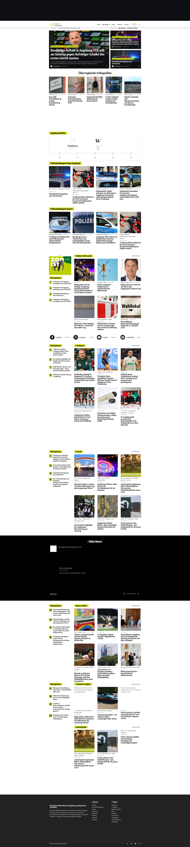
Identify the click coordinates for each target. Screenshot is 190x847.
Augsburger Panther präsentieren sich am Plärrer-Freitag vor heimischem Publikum (82, 418)
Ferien (128, 730)
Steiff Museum (131, 518)
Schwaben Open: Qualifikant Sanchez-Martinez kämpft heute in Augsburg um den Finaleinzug (107, 380)
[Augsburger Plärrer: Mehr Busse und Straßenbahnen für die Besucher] (107, 465)
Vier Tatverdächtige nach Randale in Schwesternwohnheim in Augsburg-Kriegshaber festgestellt (61, 482)
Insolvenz (86, 319)
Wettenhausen (129, 667)
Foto (82, 667)
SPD (131, 282)
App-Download (121, 28)
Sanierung (123, 667)
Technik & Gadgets (83, 684)
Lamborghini (109, 710)
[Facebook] (60, 337)
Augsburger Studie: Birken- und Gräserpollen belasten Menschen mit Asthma (107, 526)
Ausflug (122, 518)
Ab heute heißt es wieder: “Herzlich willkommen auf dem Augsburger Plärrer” (84, 486)
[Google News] (130, 337)
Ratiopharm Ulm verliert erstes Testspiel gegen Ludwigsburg (60, 717)
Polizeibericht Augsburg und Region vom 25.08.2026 (62, 288)
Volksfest (80, 478)
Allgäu (131, 730)
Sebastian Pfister (117, 46)
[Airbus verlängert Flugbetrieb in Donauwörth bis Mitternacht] (107, 270)
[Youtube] (107, 337)
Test (75, 710)
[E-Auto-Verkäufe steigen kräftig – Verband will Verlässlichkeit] (114, 85)
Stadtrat (127, 282)
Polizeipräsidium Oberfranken (55, 234)
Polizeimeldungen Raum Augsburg (65, 163)
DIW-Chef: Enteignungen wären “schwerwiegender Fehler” (61, 697)
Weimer (138, 667)
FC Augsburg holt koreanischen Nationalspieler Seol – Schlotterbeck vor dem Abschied (129, 421)
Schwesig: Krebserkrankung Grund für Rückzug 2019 (75, 100)
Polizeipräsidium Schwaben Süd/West (80, 190)
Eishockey (76, 410)
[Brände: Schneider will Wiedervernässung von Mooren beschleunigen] (132, 85)
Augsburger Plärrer (87, 478)
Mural (109, 667)
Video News (95, 541)
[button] (131, 24)
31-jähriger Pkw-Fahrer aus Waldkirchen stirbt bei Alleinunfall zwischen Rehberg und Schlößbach (106, 240)
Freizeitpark (123, 732)
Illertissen (81, 319)
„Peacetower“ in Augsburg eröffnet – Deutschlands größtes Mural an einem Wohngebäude (106, 673)
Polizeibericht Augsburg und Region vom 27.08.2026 (62, 300)
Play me (84, 632)
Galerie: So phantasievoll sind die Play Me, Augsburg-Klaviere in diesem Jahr (84, 637)
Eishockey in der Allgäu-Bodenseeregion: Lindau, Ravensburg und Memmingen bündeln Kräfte (107, 417)
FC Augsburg (65, 46)
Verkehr (110, 319)
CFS (91, 410)
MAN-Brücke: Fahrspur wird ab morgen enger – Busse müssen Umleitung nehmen (107, 326)
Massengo (91, 667)
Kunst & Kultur (81, 605)
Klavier (75, 632)
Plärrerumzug (77, 520)
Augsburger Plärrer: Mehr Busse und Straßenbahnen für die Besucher (107, 487)
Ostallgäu (75, 188)
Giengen (136, 518)
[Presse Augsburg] (55, 24)
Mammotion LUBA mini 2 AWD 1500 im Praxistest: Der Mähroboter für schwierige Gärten (84, 720)
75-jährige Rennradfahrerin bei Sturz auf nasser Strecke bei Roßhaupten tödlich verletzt (83, 200)
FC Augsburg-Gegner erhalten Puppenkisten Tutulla (106, 636)
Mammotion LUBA (78, 712)
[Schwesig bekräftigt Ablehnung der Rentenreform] (95, 85)
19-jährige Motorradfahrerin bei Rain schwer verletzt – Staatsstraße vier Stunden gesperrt (61, 707)
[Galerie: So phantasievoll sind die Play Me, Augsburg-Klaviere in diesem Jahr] (84, 619)
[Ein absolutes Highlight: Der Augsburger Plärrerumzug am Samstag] (84, 506)
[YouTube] (135, 844)
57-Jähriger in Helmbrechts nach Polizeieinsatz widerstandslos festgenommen (59, 240)
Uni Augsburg (107, 518)
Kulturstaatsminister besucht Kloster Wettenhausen (129, 673)
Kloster (134, 667)
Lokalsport (80, 345)
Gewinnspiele (81, 727)
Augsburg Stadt (56, 46)
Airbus (104, 282)
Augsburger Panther (86, 410)
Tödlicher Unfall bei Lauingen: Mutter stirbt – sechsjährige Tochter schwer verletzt (61, 352)
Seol (128, 410)
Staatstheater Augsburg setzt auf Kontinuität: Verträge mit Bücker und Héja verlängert (130, 637)
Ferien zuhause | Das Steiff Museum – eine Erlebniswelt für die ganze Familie (62, 467)
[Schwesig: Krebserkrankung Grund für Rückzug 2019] (76, 85)
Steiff (126, 518)
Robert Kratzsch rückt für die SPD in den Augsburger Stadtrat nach (131, 286)
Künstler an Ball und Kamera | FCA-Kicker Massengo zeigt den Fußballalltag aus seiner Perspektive (83, 677)
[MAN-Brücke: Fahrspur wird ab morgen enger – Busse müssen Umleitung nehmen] (107, 307)
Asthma (99, 518)
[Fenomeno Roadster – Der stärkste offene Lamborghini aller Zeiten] (107, 698)
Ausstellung (86, 667)
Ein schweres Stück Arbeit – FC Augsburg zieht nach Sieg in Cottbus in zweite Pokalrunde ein (62, 629)
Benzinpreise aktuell (132, 28)
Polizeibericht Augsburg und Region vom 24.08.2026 (62, 282)
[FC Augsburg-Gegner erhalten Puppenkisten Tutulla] (107, 619)
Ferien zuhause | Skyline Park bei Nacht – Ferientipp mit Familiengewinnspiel (130, 740)
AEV (80, 410)
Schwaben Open (109, 372)
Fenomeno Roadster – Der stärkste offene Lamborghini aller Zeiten (107, 717)
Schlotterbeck (133, 410)
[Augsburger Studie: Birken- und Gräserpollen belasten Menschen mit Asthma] (107, 506)
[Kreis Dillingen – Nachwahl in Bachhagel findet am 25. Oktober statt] (131, 307)
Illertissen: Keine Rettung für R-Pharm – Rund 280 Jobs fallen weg (84, 325)
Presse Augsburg (56, 66)
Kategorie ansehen (136, 255)
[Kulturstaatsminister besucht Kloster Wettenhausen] (131, 655)
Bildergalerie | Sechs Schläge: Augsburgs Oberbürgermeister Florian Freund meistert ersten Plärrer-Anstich (125, 42)
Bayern (134, 730)
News (114, 58)
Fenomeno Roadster (101, 710)
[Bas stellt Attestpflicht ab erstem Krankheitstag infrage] (57, 85)
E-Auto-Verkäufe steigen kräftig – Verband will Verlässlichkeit (112, 100)
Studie (112, 518)
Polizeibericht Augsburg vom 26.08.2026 (61, 294)
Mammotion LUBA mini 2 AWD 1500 (84, 710)
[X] (131, 844)
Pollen (102, 518)
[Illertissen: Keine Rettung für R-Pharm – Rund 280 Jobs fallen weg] (84, 307)
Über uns (95, 802)
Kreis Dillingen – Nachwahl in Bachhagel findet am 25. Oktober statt (130, 324)
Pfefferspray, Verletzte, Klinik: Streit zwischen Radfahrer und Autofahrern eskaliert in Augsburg (62, 458)
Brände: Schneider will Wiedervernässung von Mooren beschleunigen (131, 101)
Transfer (125, 410)
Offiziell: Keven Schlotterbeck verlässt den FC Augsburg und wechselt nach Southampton (129, 378)
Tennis (103, 372)
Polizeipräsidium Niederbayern (79, 234)
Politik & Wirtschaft (53, 94)
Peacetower (104, 667)
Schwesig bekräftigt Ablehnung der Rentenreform (94, 99)
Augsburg (123, 282)
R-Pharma (76, 319)
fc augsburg (130, 412)
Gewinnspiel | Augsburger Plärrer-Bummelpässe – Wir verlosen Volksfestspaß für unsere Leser (61, 612)
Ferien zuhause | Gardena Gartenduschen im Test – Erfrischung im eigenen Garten (130, 715)
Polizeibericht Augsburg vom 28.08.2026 (58, 195)
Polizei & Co (120, 58)
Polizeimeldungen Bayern (61, 209)
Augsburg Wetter (58, 133)
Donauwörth (100, 282)
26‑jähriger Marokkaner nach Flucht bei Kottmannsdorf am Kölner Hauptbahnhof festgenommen (61, 640)
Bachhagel (123, 319)
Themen (114, 802)
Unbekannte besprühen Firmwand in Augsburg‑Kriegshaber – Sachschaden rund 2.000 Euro (129, 195)
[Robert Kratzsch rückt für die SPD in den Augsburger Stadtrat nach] (131, 270)
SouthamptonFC (124, 412)
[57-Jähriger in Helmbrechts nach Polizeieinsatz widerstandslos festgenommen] (59, 222)
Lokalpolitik (126, 37)
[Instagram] (83, 337)
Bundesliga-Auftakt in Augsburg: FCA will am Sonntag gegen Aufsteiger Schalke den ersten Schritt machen (80, 28)
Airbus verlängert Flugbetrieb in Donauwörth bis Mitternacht (104, 287)
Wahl (127, 319)
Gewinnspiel (128, 480)
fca (121, 410)
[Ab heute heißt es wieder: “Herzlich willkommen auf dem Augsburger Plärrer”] (84, 465)
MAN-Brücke (105, 319)
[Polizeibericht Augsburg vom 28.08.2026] (59, 177)
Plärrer (75, 478)
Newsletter (74, 46)
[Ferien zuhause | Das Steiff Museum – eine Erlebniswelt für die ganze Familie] (131, 506)
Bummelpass (136, 478)
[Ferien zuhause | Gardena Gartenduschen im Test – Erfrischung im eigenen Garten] (131, 698)
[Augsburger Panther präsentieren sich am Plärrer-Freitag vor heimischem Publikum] (84, 398)
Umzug (82, 520)
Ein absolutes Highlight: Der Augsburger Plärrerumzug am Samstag (62, 361)
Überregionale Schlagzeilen (95, 72)
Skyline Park (123, 730)
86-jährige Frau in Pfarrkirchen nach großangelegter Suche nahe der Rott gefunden (82, 240)
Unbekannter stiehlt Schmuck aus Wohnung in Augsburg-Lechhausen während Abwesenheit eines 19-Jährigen (106, 195)
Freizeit (79, 451)
